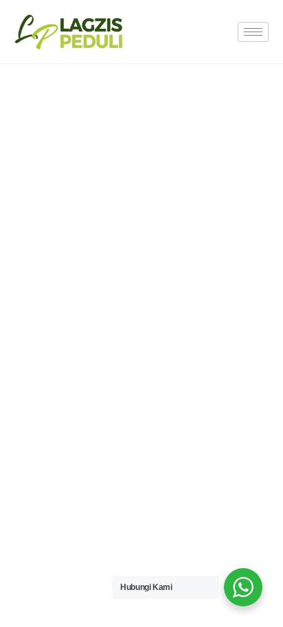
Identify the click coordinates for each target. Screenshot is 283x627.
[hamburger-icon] (253, 32)
